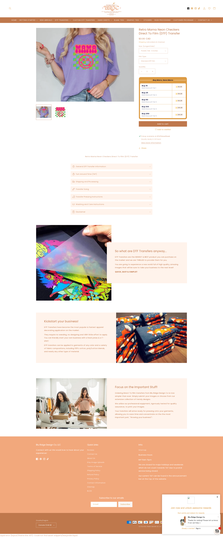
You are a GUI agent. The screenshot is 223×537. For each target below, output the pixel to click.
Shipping (142, 42)
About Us (91, 458)
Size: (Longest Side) (147, 46)
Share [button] (143, 148)
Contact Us (92, 454)
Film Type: (143, 56)
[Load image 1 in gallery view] (43, 112)
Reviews (90, 450)
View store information (151, 143)
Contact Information (96, 483)
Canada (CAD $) (45, 525)
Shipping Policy (93, 470)
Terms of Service (94, 466)
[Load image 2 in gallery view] (60, 112)
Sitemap (91, 487)
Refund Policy (93, 474)
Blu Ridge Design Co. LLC (152, 526)
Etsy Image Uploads (95, 462)
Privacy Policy (93, 479)
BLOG (89, 491)
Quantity (142, 67)
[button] (10, 8)
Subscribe (125, 504)
